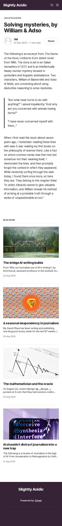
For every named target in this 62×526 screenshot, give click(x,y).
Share (51, 40)
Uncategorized (12, 18)
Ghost (38, 500)
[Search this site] (52, 5)
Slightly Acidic (15, 5)
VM (16, 39)
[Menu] (57, 5)
